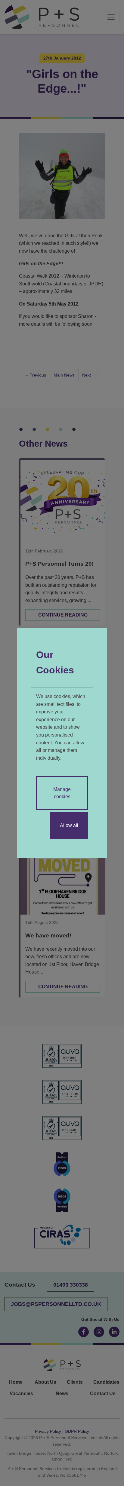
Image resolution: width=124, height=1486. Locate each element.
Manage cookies (62, 793)
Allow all (69, 825)
